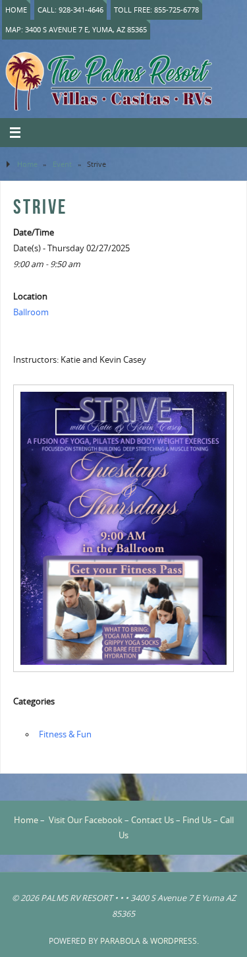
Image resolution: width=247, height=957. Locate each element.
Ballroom (31, 312)
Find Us (196, 820)
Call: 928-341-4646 (70, 10)
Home (16, 10)
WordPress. (174, 940)
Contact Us (152, 820)
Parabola (120, 940)
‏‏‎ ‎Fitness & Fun (64, 734)
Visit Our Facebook (86, 820)
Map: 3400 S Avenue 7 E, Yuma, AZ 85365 (76, 29)
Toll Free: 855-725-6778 (156, 10)
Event (62, 164)
